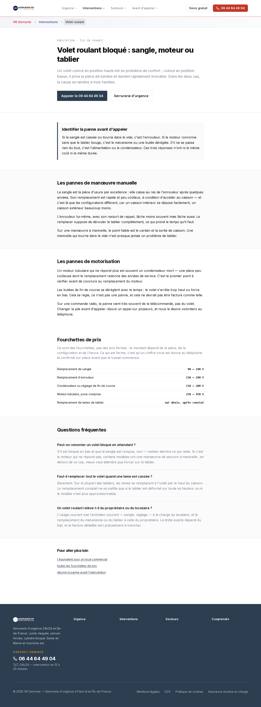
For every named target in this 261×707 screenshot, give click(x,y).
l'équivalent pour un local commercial (82, 559)
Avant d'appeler (143, 8)
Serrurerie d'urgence (131, 96)
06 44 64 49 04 (37, 659)
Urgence (68, 8)
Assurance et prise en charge (228, 691)
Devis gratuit (198, 8)
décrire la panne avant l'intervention (81, 572)
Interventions (92, 8)
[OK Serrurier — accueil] (23, 8)
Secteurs (117, 8)
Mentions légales (148, 691)
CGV (168, 691)
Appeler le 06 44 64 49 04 (82, 96)
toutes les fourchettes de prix (77, 566)
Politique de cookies (189, 691)
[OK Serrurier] (38, 619)
